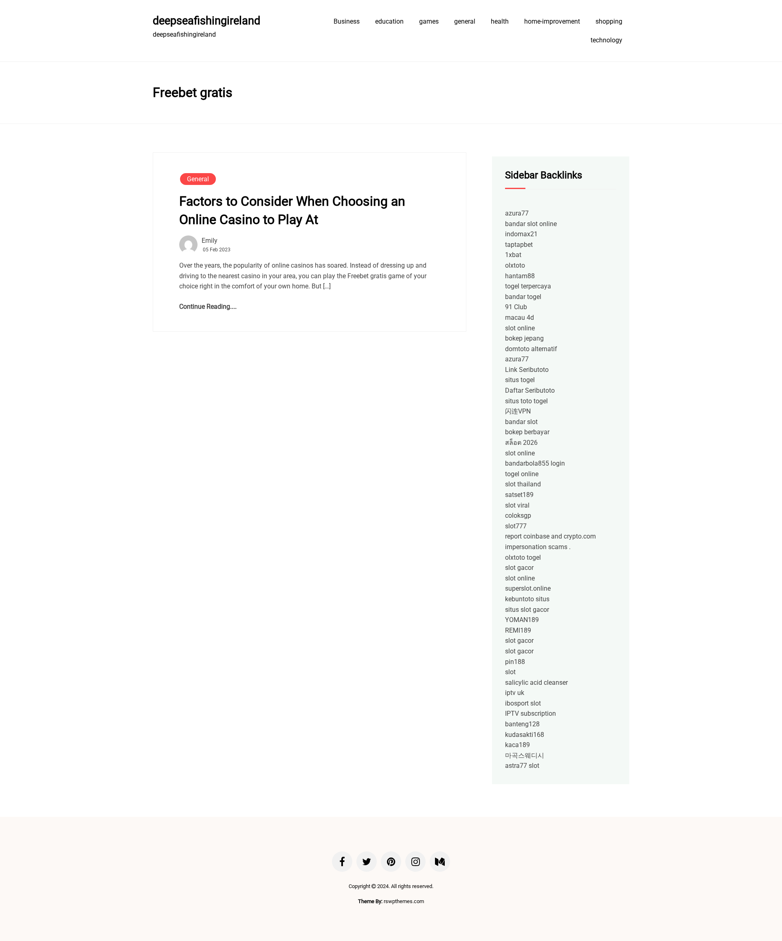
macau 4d (519, 317)
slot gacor (519, 568)
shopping (608, 21)
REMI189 (518, 630)
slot (510, 672)
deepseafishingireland (206, 20)
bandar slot (521, 422)
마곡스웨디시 (524, 755)
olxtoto (515, 265)
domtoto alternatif (531, 349)
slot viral (517, 505)
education (389, 21)
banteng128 (522, 724)
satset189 (519, 495)
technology (606, 40)
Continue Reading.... (208, 306)
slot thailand (523, 484)
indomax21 (521, 234)
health (500, 21)
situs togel (520, 380)
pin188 (515, 662)
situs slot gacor (527, 609)
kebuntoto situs (527, 599)
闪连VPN (518, 411)
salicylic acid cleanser (536, 682)
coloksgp (518, 515)
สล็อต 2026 (521, 442)
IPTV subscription (530, 713)
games (429, 21)
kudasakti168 (524, 735)
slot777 (516, 526)
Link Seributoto (527, 370)
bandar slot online (531, 224)
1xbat (513, 255)
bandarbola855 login (535, 463)
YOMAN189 (522, 620)
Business (347, 21)
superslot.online (528, 588)
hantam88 (520, 276)
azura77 (517, 213)
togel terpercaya (528, 286)
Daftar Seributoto (530, 390)
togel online (521, 474)
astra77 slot (522, 766)
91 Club (516, 307)
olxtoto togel (523, 557)
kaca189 (517, 745)
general (464, 21)
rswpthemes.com (404, 901)
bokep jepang (524, 338)
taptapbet (519, 244)
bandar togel (523, 297)
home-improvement (552, 21)
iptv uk (514, 693)
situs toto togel (526, 401)
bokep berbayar (527, 432)
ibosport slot (523, 703)
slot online (520, 328)
